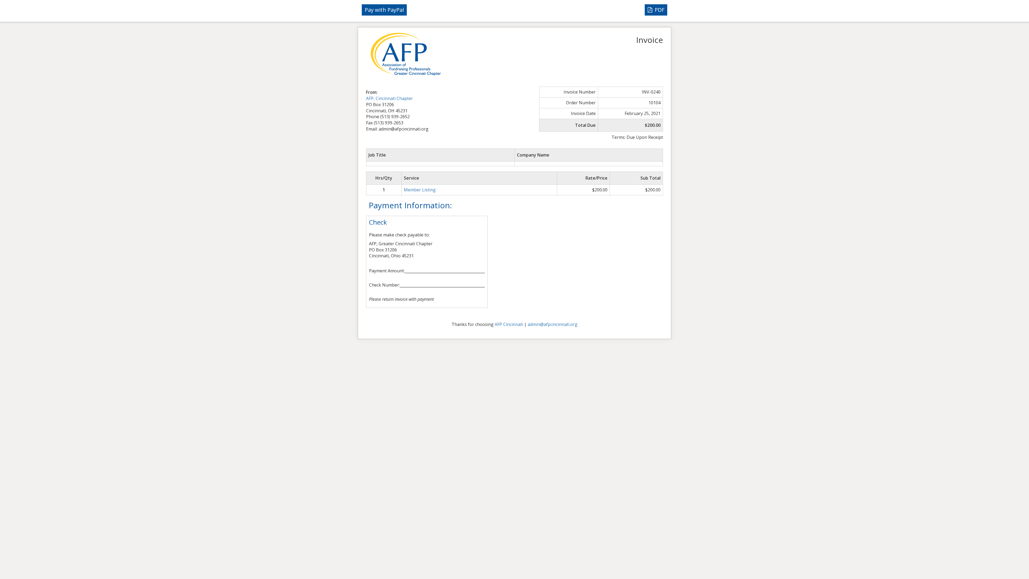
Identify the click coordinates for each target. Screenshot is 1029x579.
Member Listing (420, 190)
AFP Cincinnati (509, 324)
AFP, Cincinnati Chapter (389, 98)
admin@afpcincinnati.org (552, 324)
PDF (658, 9)
